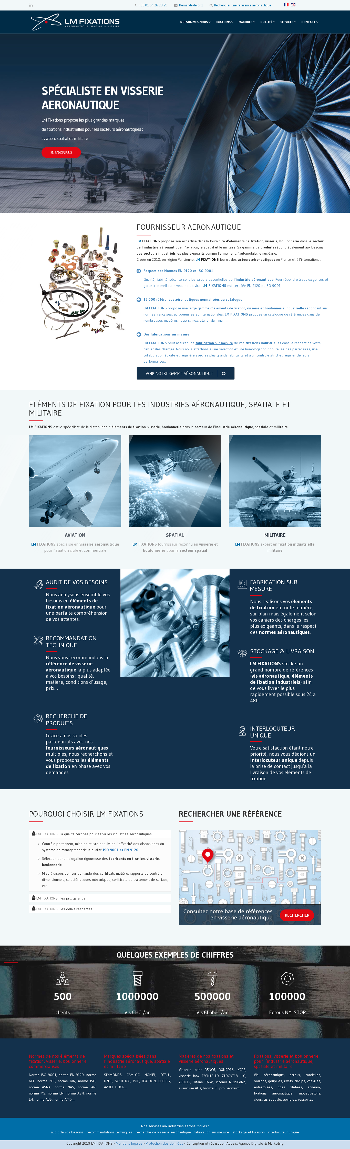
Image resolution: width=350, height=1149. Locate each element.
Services (286, 22)
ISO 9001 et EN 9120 (120, 850)
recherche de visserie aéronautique (163, 1132)
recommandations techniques (109, 1132)
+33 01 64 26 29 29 (153, 5)
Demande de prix (191, 5)
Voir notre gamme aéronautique (180, 373)
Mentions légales (129, 1143)
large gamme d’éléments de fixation (217, 308)
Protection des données (164, 1143)
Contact (308, 22)
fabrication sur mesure (211, 1132)
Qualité (266, 22)
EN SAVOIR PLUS (61, 152)
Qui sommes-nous (194, 22)
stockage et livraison (248, 1132)
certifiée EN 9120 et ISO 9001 (257, 285)
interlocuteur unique (283, 1132)
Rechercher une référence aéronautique (242, 5)
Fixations (223, 22)
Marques (245, 22)
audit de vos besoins (67, 1132)
